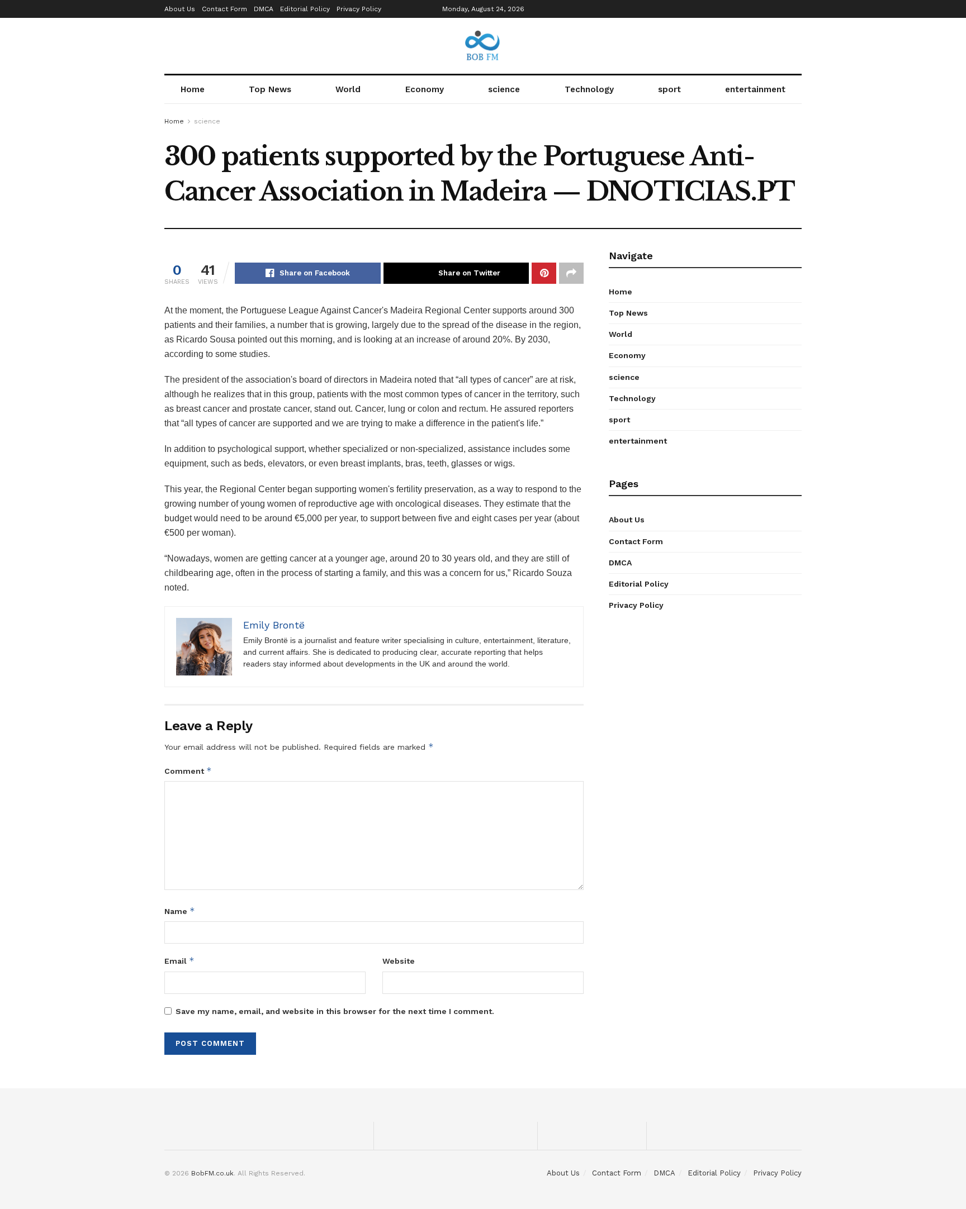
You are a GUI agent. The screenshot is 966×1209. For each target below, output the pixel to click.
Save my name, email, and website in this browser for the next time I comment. (335, 1011)
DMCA (263, 9)
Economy (424, 89)
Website (398, 960)
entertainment (755, 89)
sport (669, 89)
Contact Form (224, 9)
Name (179, 911)
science (504, 89)
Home (193, 89)
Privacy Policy (359, 9)
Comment (188, 770)
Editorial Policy (305, 9)
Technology (589, 89)
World (348, 89)
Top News (270, 89)
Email (179, 960)
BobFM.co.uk (212, 1173)
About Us (179, 9)
